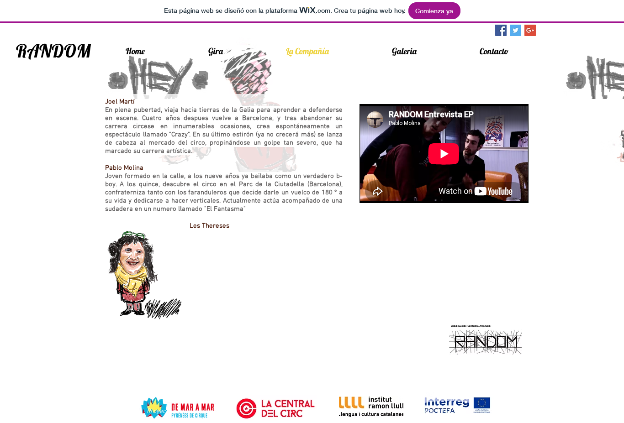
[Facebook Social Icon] (501, 30)
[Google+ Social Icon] (530, 30)
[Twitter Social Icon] (515, 30)
